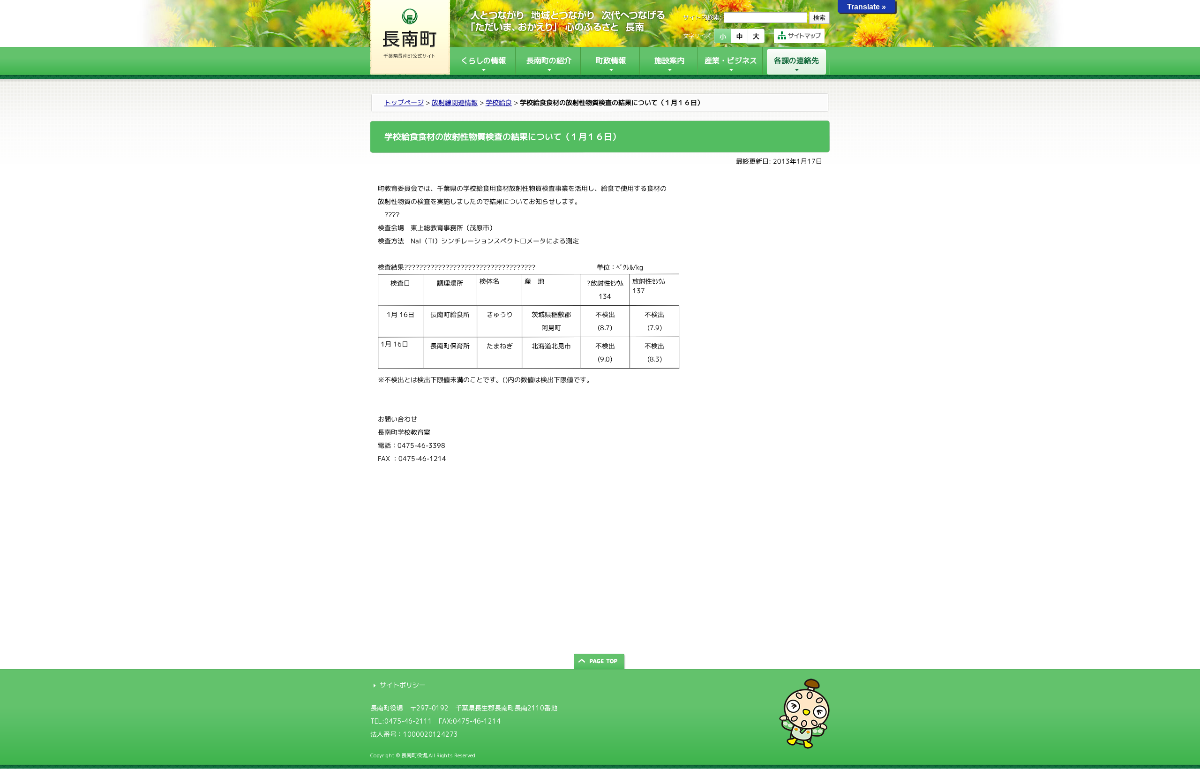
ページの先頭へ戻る (600, 661)
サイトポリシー (403, 684)
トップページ (404, 102)
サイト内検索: (702, 17)
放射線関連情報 (455, 102)
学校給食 (499, 102)
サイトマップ (804, 35)
